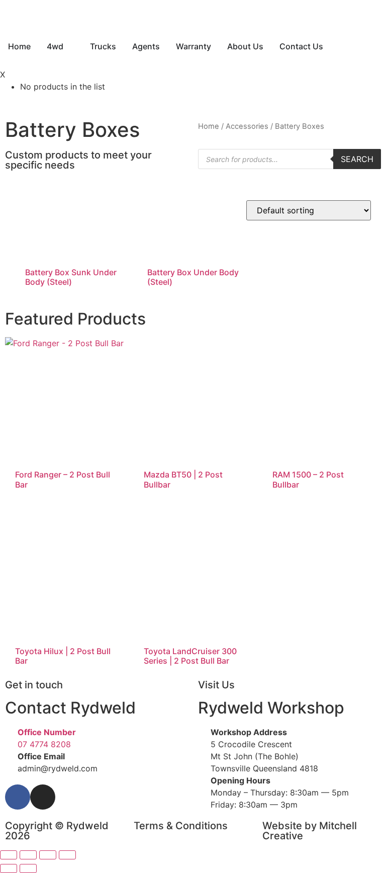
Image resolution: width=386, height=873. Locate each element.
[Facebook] (17, 797)
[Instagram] (42, 797)
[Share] (47, 854)
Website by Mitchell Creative (309, 831)
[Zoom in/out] (8, 854)
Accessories (247, 126)
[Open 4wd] (70, 46)
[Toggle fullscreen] (28, 854)
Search (357, 159)
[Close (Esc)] (67, 854)
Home (208, 126)
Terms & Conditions (181, 826)
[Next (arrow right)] (28, 868)
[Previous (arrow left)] (8, 868)
